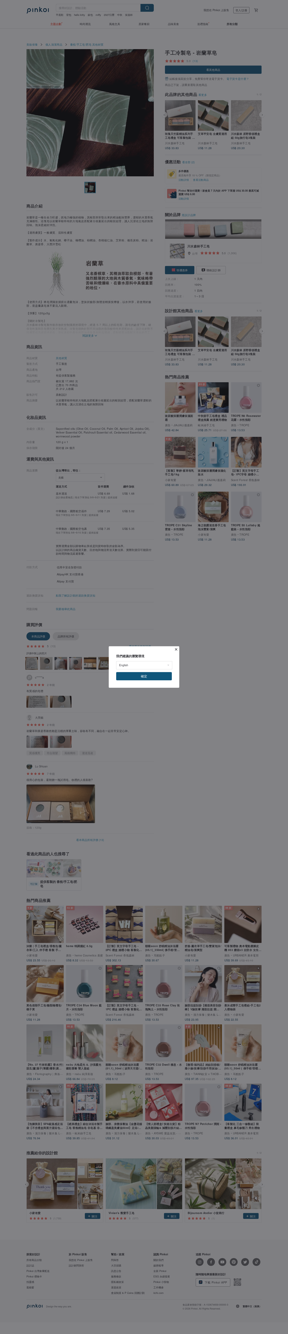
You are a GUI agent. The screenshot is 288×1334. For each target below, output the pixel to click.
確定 (144, 676)
